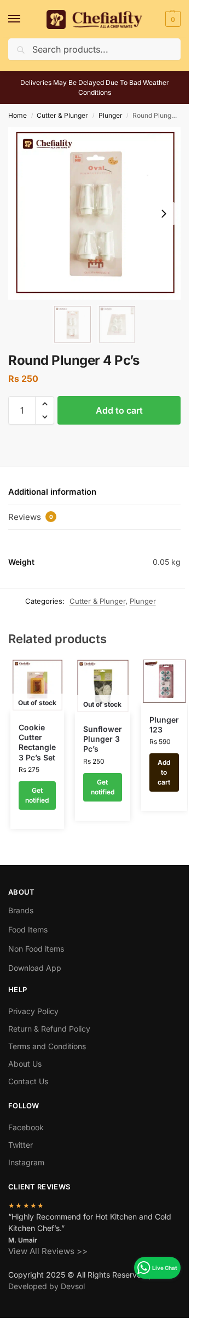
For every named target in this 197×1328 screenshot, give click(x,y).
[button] (172, 19)
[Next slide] (163, 213)
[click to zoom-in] (94, 213)
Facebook (26, 1127)
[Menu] (24, 19)
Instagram (26, 1162)
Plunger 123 (164, 724)
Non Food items (37, 948)
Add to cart (119, 410)
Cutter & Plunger (62, 115)
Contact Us (28, 1081)
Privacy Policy (33, 1011)
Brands (20, 910)
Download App (34, 967)
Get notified (37, 795)
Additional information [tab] (52, 491)
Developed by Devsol (46, 1286)
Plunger (111, 115)
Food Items (28, 929)
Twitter (20, 1144)
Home (17, 115)
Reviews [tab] (30, 517)
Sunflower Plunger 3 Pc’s (102, 738)
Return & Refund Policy (49, 1028)
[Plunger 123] (164, 682)
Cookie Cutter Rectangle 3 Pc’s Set (37, 742)
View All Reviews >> (48, 1251)
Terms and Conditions (47, 1046)
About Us (25, 1063)
